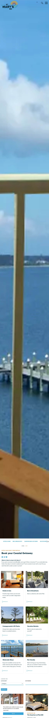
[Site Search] (42, 3)
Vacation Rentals (32, 626)
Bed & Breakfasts (33, 591)
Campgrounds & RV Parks (11, 626)
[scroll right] (48, 541)
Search (4, 689)
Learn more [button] (5, 710)
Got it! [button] (13, 713)
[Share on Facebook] (2, 557)
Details (5, 601)
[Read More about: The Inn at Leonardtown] (12, 702)
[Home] (9, 5)
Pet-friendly (31, 660)
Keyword (28, 680)
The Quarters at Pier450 (35, 715)
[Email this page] (6, 557)
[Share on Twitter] (4, 557)
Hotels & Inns (7, 591)
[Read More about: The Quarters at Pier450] (37, 702)
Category (4, 683)
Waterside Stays (8, 660)
